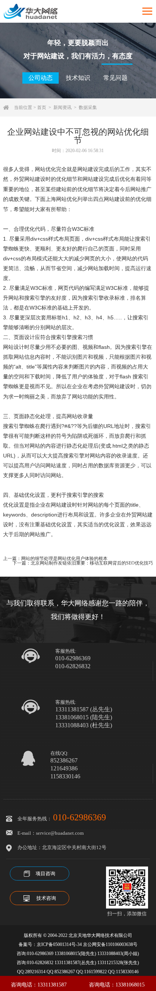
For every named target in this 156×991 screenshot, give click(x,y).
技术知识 (78, 78)
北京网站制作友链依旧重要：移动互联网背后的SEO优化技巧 (92, 563)
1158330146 (65, 776)
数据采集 (88, 107)
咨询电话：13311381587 (39, 985)
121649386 (64, 768)
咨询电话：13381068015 (117, 985)
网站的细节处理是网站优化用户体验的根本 (64, 558)
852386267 (64, 761)
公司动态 (40, 78)
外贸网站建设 (29, 179)
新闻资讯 (62, 107)
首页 (41, 107)
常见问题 (115, 78)
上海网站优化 (61, 199)
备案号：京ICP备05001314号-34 (50, 944)
